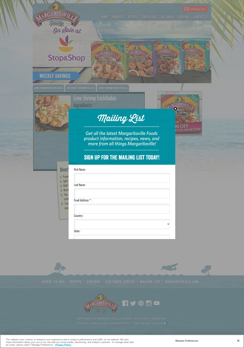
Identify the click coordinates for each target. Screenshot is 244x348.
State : (77, 231)
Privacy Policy (63, 345)
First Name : (80, 169)
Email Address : (83, 200)
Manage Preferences (186, 340)
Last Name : (80, 185)
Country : (79, 216)
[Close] (238, 341)
